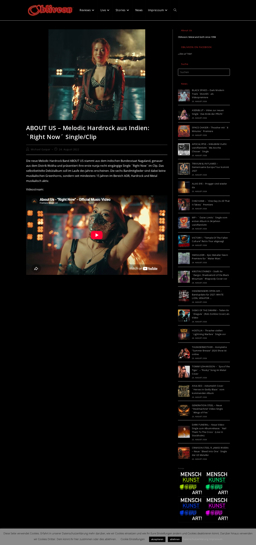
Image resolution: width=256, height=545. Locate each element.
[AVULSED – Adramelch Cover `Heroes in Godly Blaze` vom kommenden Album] (184, 391)
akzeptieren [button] (157, 539)
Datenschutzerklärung (195, 539)
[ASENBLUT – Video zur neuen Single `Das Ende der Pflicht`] (184, 114)
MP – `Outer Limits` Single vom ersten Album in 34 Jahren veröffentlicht (209, 221)
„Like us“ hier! (185, 53)
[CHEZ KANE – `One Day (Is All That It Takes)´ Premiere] (184, 204)
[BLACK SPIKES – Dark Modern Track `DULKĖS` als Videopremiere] (184, 95)
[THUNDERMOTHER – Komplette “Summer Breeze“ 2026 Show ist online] (184, 352)
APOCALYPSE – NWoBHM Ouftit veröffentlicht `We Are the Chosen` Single (209, 147)
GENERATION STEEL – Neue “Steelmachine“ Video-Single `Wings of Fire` (207, 409)
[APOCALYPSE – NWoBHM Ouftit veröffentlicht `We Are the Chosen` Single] (184, 149)
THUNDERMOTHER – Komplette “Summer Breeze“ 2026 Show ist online (209, 350)
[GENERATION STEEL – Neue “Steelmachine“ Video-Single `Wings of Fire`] (184, 410)
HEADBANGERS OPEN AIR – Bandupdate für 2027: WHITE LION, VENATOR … (207, 294)
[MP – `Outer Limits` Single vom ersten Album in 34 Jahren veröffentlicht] (184, 223)
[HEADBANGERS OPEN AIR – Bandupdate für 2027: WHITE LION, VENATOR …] (184, 296)
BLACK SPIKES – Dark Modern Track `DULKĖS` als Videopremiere (208, 94)
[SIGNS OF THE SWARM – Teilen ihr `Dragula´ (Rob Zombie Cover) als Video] (184, 315)
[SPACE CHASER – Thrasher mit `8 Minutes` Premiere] (184, 131)
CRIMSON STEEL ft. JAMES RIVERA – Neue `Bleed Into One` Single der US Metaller (210, 451)
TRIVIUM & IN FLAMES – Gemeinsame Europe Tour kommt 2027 (210, 167)
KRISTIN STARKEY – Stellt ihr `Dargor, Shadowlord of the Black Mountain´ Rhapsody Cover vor (210, 275)
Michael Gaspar (41, 149)
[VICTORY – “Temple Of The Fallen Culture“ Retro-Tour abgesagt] (184, 241)
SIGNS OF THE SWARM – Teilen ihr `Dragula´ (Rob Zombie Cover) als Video (210, 314)
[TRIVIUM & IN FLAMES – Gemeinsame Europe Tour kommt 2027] (184, 169)
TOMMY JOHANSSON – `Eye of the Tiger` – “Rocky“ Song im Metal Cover (211, 370)
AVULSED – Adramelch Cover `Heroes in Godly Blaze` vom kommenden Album (208, 389)
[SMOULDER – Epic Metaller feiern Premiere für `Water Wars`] (184, 258)
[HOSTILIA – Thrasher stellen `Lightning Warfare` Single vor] (184, 334)
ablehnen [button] (175, 539)
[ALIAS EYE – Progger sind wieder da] (184, 187)
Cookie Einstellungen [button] (133, 539)
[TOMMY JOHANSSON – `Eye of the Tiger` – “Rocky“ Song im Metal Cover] (184, 372)
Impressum (215, 539)
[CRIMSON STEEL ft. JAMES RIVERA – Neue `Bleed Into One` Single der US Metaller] (184, 453)
